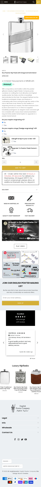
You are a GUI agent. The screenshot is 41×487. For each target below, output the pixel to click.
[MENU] (1, 2)
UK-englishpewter (13, 471)
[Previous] (3, 34)
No (5, 122)
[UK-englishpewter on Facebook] (15, 439)
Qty (3, 158)
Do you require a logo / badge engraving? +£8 (19, 128)
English (5, 461)
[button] (3, 342)
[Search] (34, 2)
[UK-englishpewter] (20, 2)
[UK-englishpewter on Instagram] (18, 439)
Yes (5, 125)
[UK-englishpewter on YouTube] (25, 439)
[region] (20, 343)
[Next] (37, 34)
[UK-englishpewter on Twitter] (22, 439)
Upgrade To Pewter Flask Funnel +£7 (24, 149)
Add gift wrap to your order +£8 (23, 139)
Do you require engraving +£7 (13, 120)
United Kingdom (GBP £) (11, 466)
